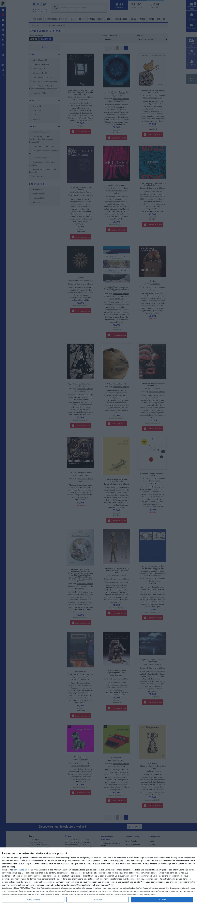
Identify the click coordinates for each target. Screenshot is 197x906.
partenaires (19, 870)
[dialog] (98, 877)
